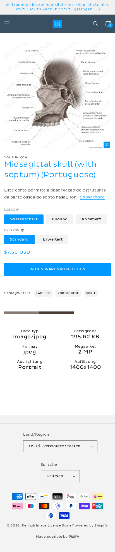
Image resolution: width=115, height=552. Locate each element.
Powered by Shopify (90, 525)
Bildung (60, 219)
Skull (91, 293)
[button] (7, 24)
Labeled (43, 293)
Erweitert (53, 239)
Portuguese (68, 293)
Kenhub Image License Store (47, 525)
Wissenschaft (24, 219)
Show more (92, 197)
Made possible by (57, 537)
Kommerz (91, 219)
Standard (19, 239)
